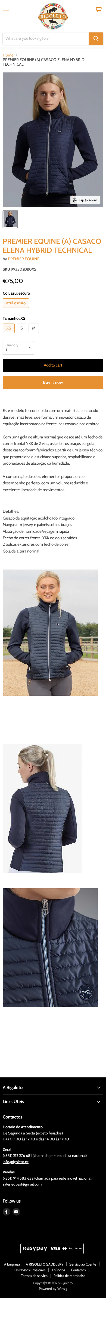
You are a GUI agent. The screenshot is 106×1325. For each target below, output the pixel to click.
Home (8, 55)
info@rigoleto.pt (16, 1161)
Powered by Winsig (53, 1288)
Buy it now (53, 382)
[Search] (96, 38)
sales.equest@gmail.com (22, 1184)
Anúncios (58, 1270)
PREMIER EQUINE (23, 259)
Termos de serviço (34, 1275)
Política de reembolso (69, 1275)
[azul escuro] (16, 309)
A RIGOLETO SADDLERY (44, 1264)
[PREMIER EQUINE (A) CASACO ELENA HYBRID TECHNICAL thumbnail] (10, 219)
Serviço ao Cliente (82, 1264)
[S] (22, 334)
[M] (34, 334)
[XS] (9, 334)
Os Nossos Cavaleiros (29, 1270)
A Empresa (12, 1264)
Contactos (78, 1270)
